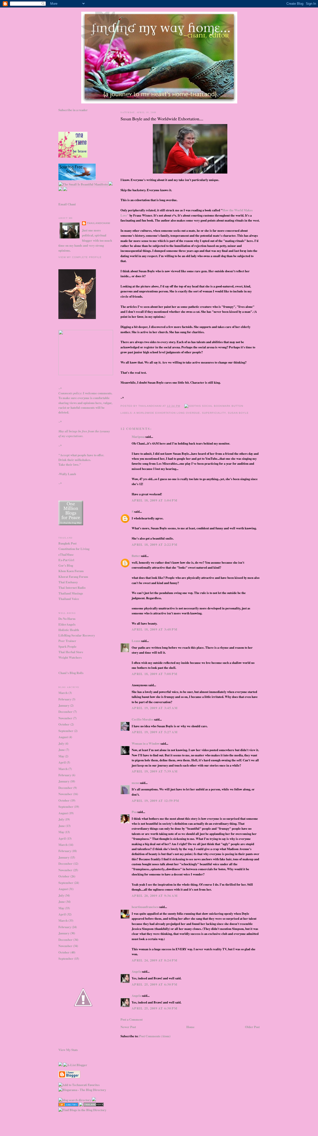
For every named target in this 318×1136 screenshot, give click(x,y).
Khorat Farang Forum (73, 576)
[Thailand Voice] (94, 1105)
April (62, 762)
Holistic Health (68, 630)
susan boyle (238, 412)
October (64, 724)
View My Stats (68, 1049)
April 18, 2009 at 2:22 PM (154, 544)
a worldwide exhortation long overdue (167, 412)
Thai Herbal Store (70, 652)
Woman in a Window (146, 743)
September (65, 730)
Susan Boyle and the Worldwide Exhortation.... (161, 119)
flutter (136, 555)
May (61, 756)
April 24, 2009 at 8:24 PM (154, 960)
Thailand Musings (70, 593)
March (63, 692)
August (63, 737)
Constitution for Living (73, 548)
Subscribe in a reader (73, 110)
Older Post (252, 1027)
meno (135, 782)
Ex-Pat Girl (66, 560)
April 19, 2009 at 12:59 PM (155, 800)
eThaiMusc (66, 554)
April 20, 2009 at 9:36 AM (155, 895)
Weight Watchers (70, 657)
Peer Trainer (67, 640)
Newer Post (128, 1027)
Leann (136, 640)
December (65, 711)
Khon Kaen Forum (71, 571)
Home (190, 1027)
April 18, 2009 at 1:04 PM (154, 500)
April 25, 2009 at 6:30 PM (154, 984)
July (61, 743)
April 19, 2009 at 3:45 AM (155, 708)
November (65, 718)
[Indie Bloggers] (60, 1065)
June (61, 749)
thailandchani (98, 223)
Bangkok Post (67, 543)
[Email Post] (182, 406)
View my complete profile (80, 257)
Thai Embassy (68, 582)
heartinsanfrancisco (145, 907)
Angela (136, 971)
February (64, 699)
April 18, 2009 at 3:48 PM (154, 629)
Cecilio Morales (142, 719)
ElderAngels (67, 624)
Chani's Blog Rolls (70, 673)
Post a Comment (131, 1019)
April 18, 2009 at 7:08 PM (154, 674)
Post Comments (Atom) (154, 1036)
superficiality (214, 412)
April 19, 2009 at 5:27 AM (155, 732)
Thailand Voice (68, 598)
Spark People (67, 646)
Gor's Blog (65, 565)
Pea (134, 812)
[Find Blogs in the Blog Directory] (82, 1110)
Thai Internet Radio (71, 587)
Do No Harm (67, 618)
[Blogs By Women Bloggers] (81, 1105)
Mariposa (138, 436)
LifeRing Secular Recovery (76, 635)
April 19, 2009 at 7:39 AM (155, 771)
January (63, 705)
